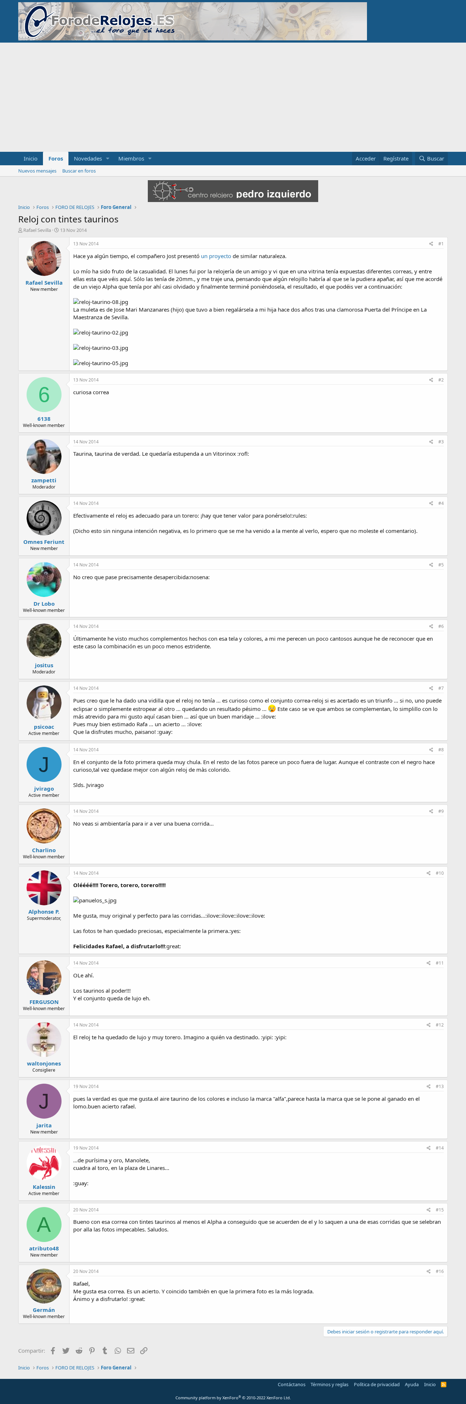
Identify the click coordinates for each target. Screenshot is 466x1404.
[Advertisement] (233, 97)
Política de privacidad (377, 1384)
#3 (441, 442)
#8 (441, 750)
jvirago (44, 788)
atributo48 (44, 1248)
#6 (441, 626)
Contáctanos (291, 1384)
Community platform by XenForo (233, 1397)
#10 (440, 873)
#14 (440, 1148)
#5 (441, 565)
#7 (441, 688)
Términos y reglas (329, 1384)
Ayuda (412, 1384)
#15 (440, 1210)
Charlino (44, 850)
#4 (441, 503)
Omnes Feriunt (43, 541)
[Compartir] (431, 244)
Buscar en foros (79, 170)
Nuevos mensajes (37, 170)
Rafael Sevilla (37, 230)
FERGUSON (44, 1001)
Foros (55, 158)
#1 (441, 244)
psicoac (44, 726)
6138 (44, 418)
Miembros (131, 158)
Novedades (88, 158)
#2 (441, 380)
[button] (108, 158)
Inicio (30, 158)
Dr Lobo (44, 603)
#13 (440, 1086)
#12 (440, 1025)
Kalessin (44, 1186)
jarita (44, 1125)
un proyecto (216, 256)
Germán (44, 1309)
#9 (441, 811)
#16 (440, 1271)
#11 (440, 963)
